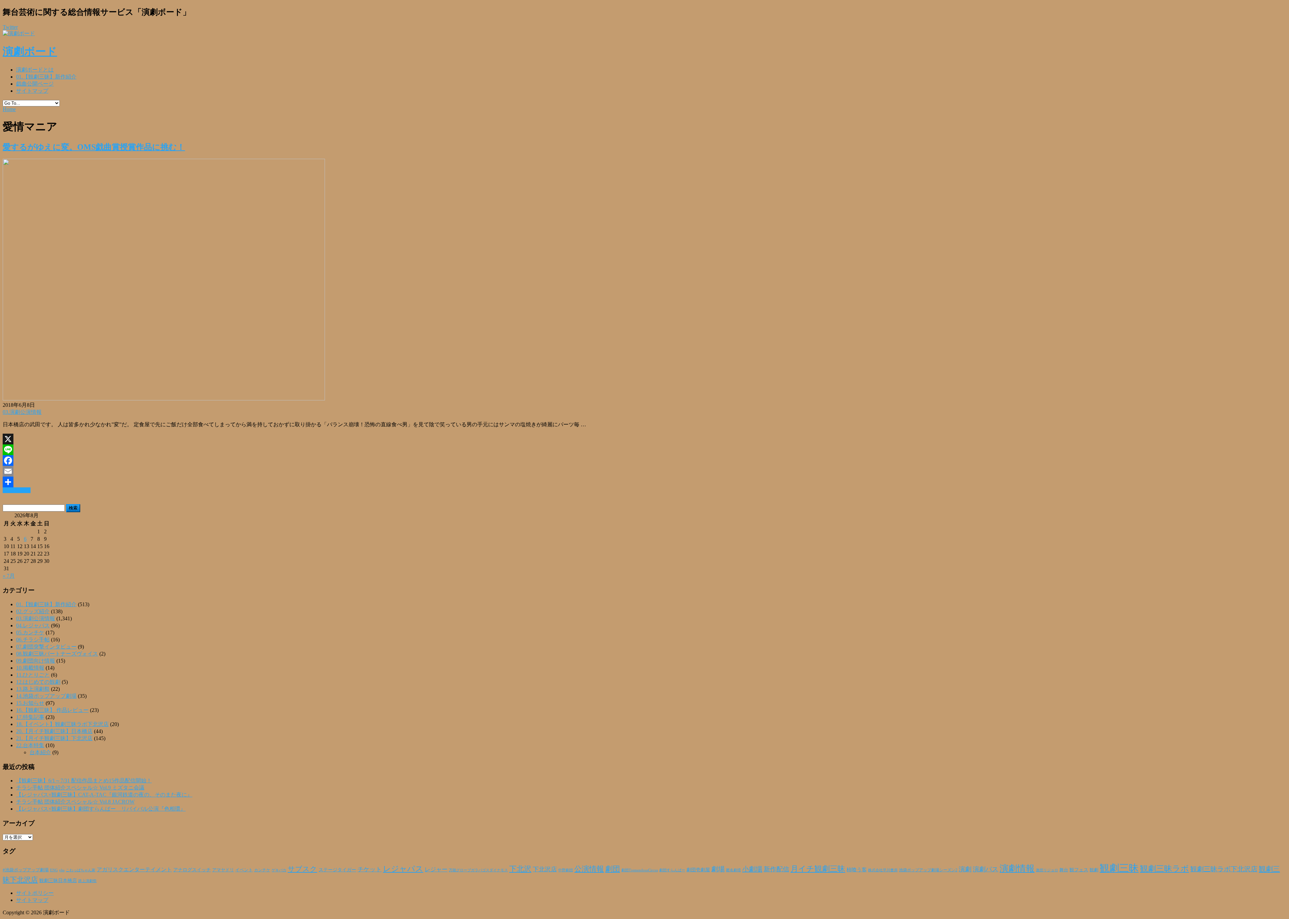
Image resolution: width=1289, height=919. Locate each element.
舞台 (1063, 870)
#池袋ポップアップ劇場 (26, 870)
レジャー (436, 869)
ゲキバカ (279, 870)
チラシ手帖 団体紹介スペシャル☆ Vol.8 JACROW (75, 802)
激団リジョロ (1047, 870)
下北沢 (520, 869)
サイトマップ (32, 91)
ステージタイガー (337, 869)
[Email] (644, 471)
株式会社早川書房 (883, 870)
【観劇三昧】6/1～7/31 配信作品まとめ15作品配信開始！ (84, 780)
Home (9, 109)
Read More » (17, 490)
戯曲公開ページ (35, 84)
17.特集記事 (30, 717)
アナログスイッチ (192, 869)
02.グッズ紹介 (33, 611)
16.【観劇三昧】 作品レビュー (52, 710)
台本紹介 (40, 752)
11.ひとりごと (33, 675)
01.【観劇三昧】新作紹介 (46, 77)
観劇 (1094, 869)
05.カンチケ (30, 632)
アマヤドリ (223, 869)
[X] (644, 439)
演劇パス (985, 869)
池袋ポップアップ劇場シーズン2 (928, 870)
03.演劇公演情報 (22, 412)
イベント (244, 870)
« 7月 (9, 576)
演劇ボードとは (35, 69)
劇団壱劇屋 (698, 869)
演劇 (965, 869)
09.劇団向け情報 (35, 661)
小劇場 (752, 869)
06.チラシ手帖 (33, 639)
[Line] (644, 449)
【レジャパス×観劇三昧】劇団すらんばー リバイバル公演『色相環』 (101, 809)
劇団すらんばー (672, 870)
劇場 (718, 869)
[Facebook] (644, 460)
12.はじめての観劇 (38, 682)
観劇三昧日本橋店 (58, 880)
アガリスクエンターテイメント (134, 869)
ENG (54, 870)
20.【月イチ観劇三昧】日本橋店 (54, 731)
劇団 (612, 869)
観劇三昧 (1119, 868)
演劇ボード (30, 51)
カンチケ (262, 870)
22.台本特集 (30, 745)
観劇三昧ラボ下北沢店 (1223, 869)
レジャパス (403, 868)
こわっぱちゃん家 (80, 870)
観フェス (1078, 869)
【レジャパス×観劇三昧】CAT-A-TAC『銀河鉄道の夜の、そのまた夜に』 (104, 794)
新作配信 (776, 869)
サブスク (302, 869)
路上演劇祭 (87, 881)
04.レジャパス (33, 625)
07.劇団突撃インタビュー (46, 646)
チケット (369, 869)
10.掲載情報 (30, 668)
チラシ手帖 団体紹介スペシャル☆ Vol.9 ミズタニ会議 (80, 787)
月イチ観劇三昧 (818, 869)
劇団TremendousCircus (639, 870)
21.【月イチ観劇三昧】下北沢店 (54, 738)
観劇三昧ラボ (1164, 868)
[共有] (644, 482)
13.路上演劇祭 (33, 689)
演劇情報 (1017, 868)
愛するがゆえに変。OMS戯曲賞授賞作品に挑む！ (94, 147)
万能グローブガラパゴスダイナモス (478, 870)
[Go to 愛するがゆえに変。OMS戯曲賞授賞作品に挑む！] (164, 398)
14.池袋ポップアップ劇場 (46, 696)
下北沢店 (545, 869)
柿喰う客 (857, 869)
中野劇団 (565, 870)
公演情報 (589, 869)
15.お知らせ (30, 703)
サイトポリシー (35, 893)
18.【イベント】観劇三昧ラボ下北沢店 (62, 724)
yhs (61, 870)
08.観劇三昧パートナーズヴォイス (57, 654)
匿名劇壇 (733, 870)
